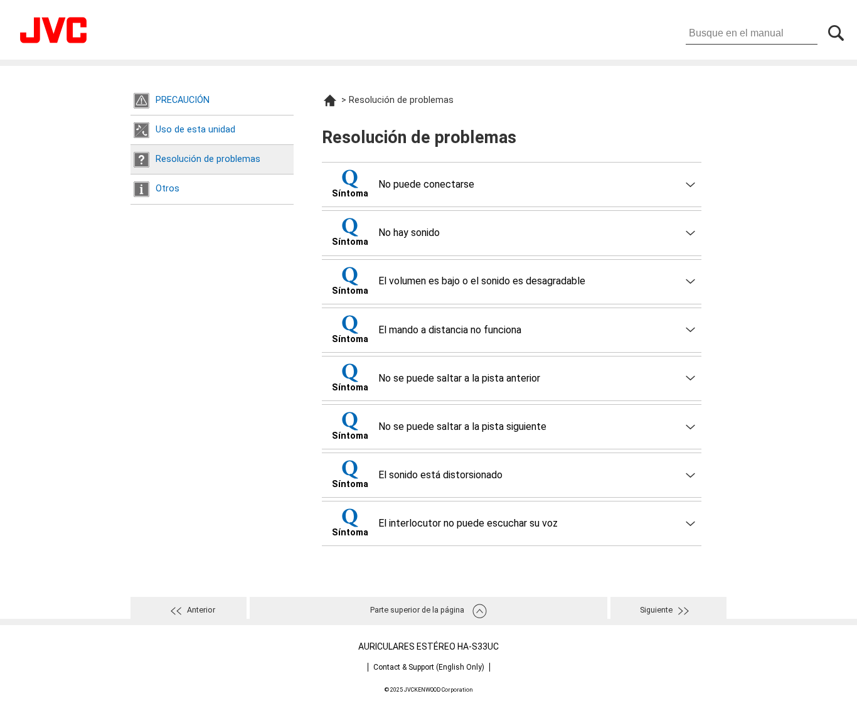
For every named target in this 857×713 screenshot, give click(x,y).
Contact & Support (428, 667)
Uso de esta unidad (195, 129)
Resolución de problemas (208, 159)
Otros (167, 188)
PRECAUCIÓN (183, 100)
